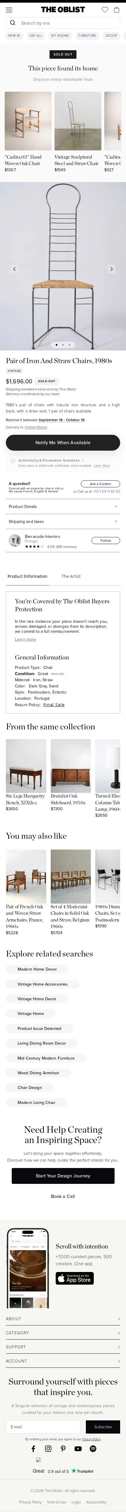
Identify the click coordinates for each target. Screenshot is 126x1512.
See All (36, 35)
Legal (76, 1502)
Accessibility (96, 1502)
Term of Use (56, 1502)
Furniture (87, 35)
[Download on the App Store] (75, 1278)
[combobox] (63, 23)
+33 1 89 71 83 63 (106, 491)
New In (14, 35)
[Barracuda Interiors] (16, 540)
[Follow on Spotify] (93, 1449)
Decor (111, 35)
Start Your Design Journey (63, 1175)
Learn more (25, 639)
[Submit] (12, 22)
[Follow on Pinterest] (63, 1449)
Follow (106, 540)
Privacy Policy (91, 1439)
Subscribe (103, 1426)
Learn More (102, 465)
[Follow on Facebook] (33, 1449)
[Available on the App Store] (63, 1460)
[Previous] (14, 269)
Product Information (27, 576)
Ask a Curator (100, 483)
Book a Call (63, 1196)
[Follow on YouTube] (78, 1449)
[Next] (112, 269)
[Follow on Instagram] (48, 1449)
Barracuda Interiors (42, 536)
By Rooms (60, 35)
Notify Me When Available (63, 442)
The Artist (71, 576)
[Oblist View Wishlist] (104, 9)
